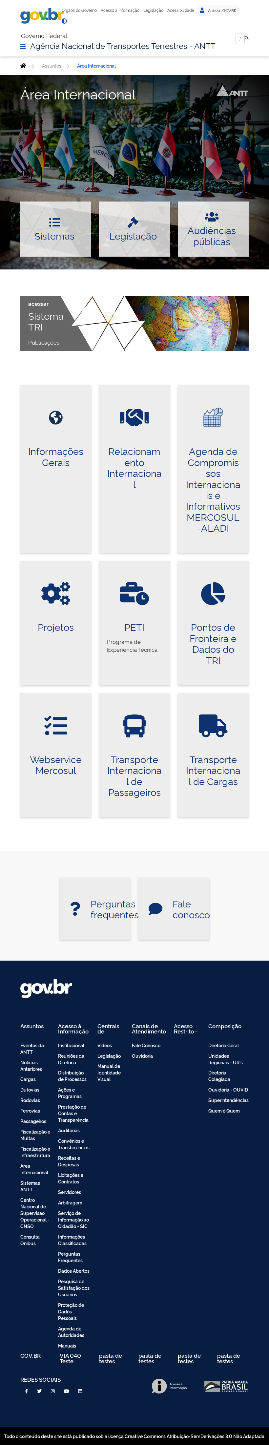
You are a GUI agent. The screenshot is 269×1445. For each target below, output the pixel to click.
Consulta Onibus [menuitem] (30, 1239)
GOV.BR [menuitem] (30, 1356)
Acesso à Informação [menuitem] (73, 1028)
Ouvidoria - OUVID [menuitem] (228, 1089)
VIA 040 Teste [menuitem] (70, 1358)
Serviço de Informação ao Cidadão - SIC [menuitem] (73, 1219)
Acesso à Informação (120, 10)
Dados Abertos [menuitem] (74, 1270)
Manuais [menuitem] (67, 1345)
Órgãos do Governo (79, 10)
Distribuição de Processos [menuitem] (72, 1075)
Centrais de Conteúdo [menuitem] (110, 1028)
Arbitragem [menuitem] (70, 1202)
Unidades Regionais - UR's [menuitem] (225, 1058)
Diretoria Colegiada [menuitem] (219, 1075)
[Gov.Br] (42, 16)
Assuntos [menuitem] (32, 1026)
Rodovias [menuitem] (30, 1100)
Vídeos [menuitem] (104, 1045)
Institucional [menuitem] (71, 1045)
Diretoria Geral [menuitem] (223, 1045)
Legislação (153, 10)
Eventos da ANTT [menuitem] (32, 1048)
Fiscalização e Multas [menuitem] (35, 1134)
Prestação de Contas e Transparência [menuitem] (73, 1113)
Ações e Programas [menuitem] (70, 1092)
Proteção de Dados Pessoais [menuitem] (71, 1311)
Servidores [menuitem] (69, 1192)
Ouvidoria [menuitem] (142, 1055)
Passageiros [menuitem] (33, 1121)
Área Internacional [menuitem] (34, 1168)
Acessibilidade (180, 10)
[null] (247, 38)
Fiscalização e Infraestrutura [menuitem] (35, 1151)
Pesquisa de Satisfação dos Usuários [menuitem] (74, 1287)
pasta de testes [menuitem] (110, 1358)
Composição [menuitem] (224, 1026)
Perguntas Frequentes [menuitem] (70, 1256)
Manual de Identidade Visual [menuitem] (109, 1072)
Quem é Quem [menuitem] (224, 1110)
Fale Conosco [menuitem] (146, 1045)
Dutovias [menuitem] (29, 1089)
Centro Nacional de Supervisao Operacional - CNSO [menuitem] (35, 1213)
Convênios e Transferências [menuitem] (74, 1143)
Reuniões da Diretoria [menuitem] (71, 1058)
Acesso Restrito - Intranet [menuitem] (185, 1028)
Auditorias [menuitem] (69, 1130)
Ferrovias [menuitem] (30, 1110)
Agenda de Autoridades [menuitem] (71, 1331)
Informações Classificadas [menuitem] (72, 1239)
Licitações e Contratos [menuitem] (70, 1178)
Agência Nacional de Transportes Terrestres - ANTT (123, 45)
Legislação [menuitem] (109, 1055)
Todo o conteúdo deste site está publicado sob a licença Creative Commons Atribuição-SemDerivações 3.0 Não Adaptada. (134, 1436)
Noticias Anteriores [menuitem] (31, 1065)
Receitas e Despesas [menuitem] (69, 1161)
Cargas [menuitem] (28, 1079)
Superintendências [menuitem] (228, 1100)
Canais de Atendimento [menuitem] (149, 1028)
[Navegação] (23, 46)
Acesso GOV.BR (222, 10)
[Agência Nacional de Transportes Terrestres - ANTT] (23, 65)
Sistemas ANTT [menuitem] (30, 1185)
